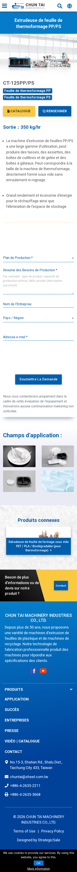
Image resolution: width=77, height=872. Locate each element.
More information (38, 868)
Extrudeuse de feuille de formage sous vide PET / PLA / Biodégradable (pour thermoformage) (39, 546)
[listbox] (38, 258)
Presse (11, 730)
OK (39, 863)
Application (17, 699)
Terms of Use (24, 831)
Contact (61, 585)
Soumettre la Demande (38, 379)
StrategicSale (49, 840)
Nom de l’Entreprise (17, 304)
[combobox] (38, 318)
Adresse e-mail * (15, 337)
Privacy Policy (52, 831)
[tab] (38, 689)
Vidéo (10, 741)
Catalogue (29, 741)
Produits (14, 689)
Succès (12, 709)
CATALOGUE (20, 111)
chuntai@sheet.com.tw (29, 777)
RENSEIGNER (56, 111)
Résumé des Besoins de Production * (30, 270)
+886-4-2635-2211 (25, 785)
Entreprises (17, 720)
